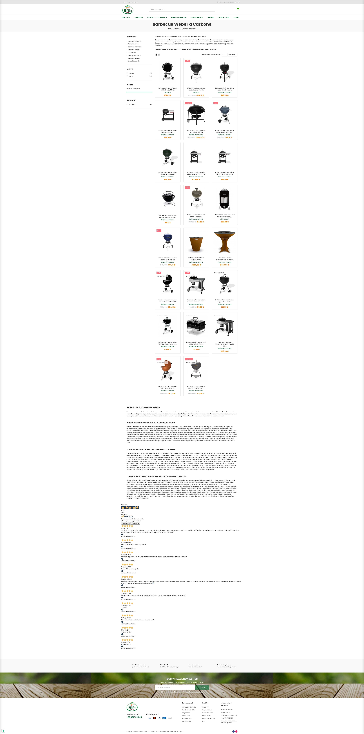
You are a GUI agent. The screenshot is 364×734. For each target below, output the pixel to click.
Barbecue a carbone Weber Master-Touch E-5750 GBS (167, 301)
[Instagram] (236, 731)
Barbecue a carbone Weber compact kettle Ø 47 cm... (167, 343)
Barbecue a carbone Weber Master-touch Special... (196, 387)
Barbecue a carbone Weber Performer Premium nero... (196, 301)
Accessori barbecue (134, 41)
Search (212, 9)
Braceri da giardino (134, 61)
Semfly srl (179, 731)
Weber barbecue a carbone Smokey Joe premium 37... (167, 216)
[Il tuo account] (241, 9)
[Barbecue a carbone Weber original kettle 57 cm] (168, 72)
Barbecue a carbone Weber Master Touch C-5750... (167, 259)
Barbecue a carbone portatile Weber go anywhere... (196, 343)
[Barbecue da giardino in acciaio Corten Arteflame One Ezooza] (196, 242)
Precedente (126, 523)
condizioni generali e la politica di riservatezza (187, 692)
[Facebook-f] (233, 731)
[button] (130, 2)
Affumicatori (224, 219)
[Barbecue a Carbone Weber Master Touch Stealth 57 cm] (224, 72)
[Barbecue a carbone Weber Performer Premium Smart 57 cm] (168, 114)
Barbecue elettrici (134, 50)
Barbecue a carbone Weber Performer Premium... (167, 131)
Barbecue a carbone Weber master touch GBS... (196, 216)
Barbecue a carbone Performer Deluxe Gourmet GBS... (225, 344)
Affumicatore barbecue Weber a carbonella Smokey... (224, 216)
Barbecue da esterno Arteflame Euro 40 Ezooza (224, 259)
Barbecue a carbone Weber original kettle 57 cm (167, 89)
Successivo (135, 523)
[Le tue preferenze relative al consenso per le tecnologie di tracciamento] (3, 730)
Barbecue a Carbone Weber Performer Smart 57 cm (224, 173)
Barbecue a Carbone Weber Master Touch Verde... (167, 173)
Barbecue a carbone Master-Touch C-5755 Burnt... (167, 387)
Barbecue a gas (133, 44)
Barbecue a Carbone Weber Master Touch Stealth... (224, 89)
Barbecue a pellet (134, 58)
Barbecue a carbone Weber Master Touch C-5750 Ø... (224, 131)
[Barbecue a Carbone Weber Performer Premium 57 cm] (196, 157)
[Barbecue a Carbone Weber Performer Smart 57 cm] (224, 157)
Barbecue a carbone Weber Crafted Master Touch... (196, 89)
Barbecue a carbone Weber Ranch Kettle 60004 (196, 131)
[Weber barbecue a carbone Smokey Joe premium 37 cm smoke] (168, 199)
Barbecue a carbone (224, 92)
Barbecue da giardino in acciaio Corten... (196, 259)
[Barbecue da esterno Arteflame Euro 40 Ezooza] (224, 242)
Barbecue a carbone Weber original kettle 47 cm (224, 301)
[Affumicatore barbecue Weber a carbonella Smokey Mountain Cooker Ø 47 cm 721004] (224, 199)
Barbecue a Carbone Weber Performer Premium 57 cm (196, 173)
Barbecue (168, 92)
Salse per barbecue (134, 55)
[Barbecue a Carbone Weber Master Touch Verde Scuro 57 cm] (168, 157)
